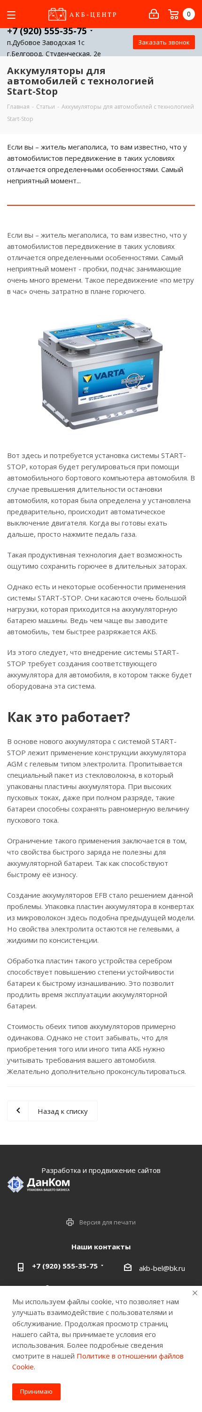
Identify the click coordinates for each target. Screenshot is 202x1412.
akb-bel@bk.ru (162, 1268)
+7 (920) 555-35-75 (47, 31)
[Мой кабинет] (154, 14)
